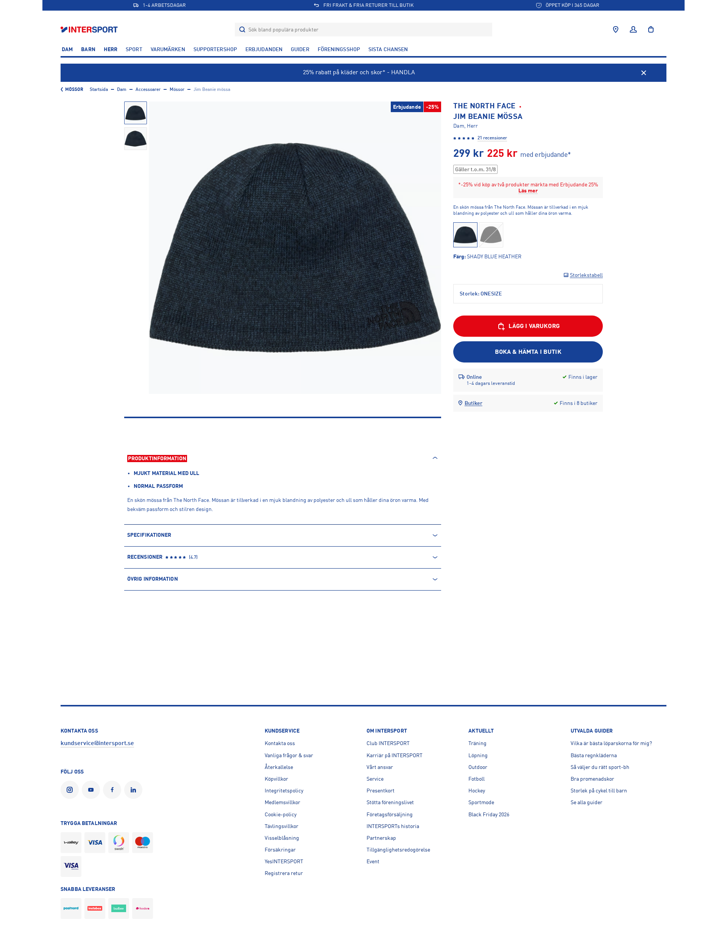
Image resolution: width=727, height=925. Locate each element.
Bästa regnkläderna (594, 755)
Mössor (74, 89)
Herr (110, 49)
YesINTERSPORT (284, 861)
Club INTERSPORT (388, 743)
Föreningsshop (339, 49)
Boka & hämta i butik (528, 351)
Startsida (99, 89)
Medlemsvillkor (282, 802)
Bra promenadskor (592, 779)
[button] (136, 113)
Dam (67, 49)
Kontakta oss (280, 743)
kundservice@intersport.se (97, 743)
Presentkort (381, 791)
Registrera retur (284, 873)
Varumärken (168, 49)
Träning (477, 743)
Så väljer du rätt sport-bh (600, 767)
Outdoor (477, 767)
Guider (300, 49)
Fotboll (476, 779)
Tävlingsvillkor (281, 826)
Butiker (473, 403)
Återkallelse (279, 767)
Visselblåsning (282, 838)
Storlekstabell (586, 275)
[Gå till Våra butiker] (615, 29)
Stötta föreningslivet (390, 802)
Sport (134, 49)
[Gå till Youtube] (92, 790)
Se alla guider (586, 802)
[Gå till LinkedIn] (134, 790)
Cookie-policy (280, 814)
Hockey (476, 791)
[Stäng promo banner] (643, 72)
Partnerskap (381, 838)
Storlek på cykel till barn (599, 791)
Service (375, 779)
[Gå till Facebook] (113, 790)
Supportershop (215, 49)
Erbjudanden (263, 49)
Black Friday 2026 (488, 814)
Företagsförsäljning (390, 814)
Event (373, 861)
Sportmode (481, 802)
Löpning (478, 755)
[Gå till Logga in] (633, 29)
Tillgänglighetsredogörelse (398, 850)
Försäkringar (280, 850)
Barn (88, 49)
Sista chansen (388, 49)
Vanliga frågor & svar (289, 755)
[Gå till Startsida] (90, 29)
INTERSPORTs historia (393, 826)
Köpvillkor (276, 779)
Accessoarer (148, 89)
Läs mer (528, 191)
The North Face (484, 106)
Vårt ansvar (380, 767)
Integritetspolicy (284, 791)
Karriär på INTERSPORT (395, 755)
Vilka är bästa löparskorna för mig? (611, 743)
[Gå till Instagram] (71, 790)
